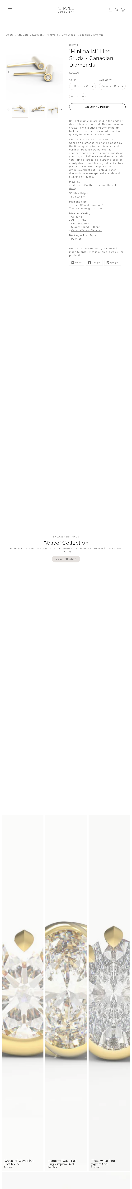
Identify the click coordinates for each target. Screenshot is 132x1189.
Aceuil (10, 35)
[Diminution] (71, 96)
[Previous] (9, 72)
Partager (96, 262)
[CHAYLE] (66, 10)
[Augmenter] (83, 96)
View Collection (66, 559)
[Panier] (123, 9)
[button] (116, 9)
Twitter (78, 262)
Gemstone (105, 79)
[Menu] (10, 9)
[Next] (59, 72)
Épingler (114, 262)
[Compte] (110, 9)
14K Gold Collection (30, 35)
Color (72, 79)
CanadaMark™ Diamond (86, 230)
